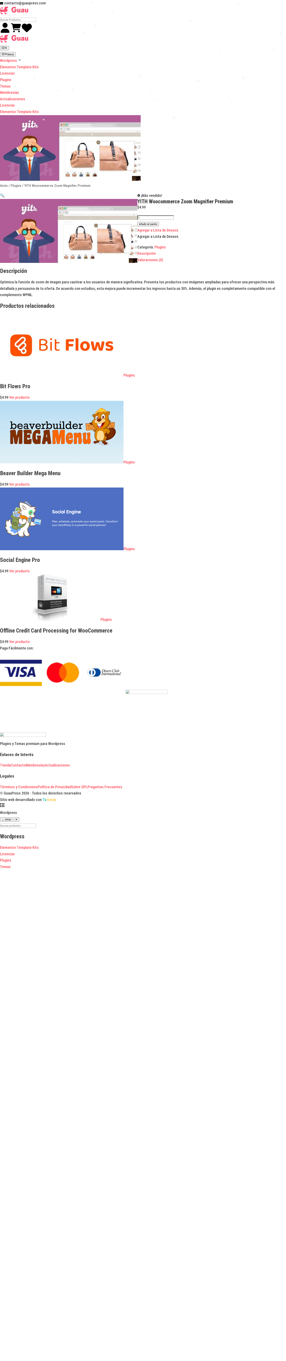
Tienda (5, 765)
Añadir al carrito (148, 224)
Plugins (5, 80)
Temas (5, 86)
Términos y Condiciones (19, 787)
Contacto (18, 765)
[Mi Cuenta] (5, 31)
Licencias (7, 73)
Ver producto (19, 397)
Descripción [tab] (146, 253)
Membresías (9, 92)
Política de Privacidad (54, 787)
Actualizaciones (12, 99)
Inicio (4, 186)
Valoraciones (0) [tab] (150, 260)
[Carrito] (16, 31)
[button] (2, 195)
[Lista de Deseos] (27, 31)
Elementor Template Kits (19, 67)
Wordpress (9, 60)
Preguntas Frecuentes (105, 787)
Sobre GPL (79, 787)
